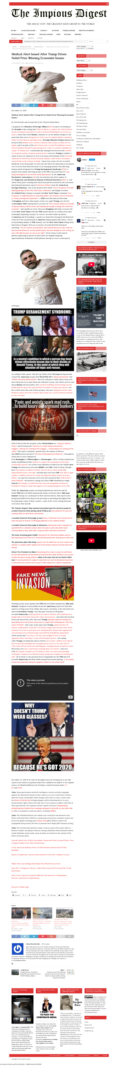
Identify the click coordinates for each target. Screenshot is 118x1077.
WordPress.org (89, 1031)
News (58, 34)
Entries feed (88, 1025)
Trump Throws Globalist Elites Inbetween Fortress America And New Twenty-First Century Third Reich (21, 923)
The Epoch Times (81, 126)
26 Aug (83, 189)
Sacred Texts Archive (82, 108)
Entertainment (69, 1055)
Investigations (17, 34)
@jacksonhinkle (100, 186)
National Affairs (46, 34)
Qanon (78, 101)
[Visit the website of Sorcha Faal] (12, 964)
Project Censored (81, 95)
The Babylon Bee (81, 120)
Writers (78, 34)
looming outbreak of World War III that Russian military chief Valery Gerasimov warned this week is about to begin (42, 158)
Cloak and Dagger (28, 30)
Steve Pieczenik (81, 117)
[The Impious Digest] (59, 27)
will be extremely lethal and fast (24, 379)
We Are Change (81, 135)
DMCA (22, 38)
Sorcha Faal (30, 63)
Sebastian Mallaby (43, 185)
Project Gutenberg (82, 98)
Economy (55, 30)
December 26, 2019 (19, 63)
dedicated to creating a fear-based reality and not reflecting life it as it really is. (47, 1041)
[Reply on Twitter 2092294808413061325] (82, 238)
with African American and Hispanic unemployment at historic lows (44, 646)
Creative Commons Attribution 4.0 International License (95, 1010)
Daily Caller (80, 89)
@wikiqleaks (92, 203)
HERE (53, 811)
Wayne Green (42, 821)
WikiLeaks (84, 203)
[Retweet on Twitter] (86, 165)
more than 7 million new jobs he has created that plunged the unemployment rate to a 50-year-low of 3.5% (42, 643)
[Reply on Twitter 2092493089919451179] (82, 196)
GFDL (20, 788)
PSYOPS (105, 1055)
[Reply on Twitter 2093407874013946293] (82, 179)
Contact (43, 30)
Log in (86, 1022)
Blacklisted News (81, 80)
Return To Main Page (20, 887)
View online (15, 1027)
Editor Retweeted (92, 165)
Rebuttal (31, 38)
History (31, 34)
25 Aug (98, 220)
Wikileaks (79, 145)
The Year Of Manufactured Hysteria (48, 454)
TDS (64, 169)
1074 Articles (46, 944)
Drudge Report (81, 92)
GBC (82, 168)
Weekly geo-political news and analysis (88, 138)
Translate (91, 48)
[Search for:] (97, 41)
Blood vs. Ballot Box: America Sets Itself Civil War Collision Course (40, 855)
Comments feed (89, 1028)
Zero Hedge (80, 148)
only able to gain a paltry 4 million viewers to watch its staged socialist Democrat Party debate (42, 475)
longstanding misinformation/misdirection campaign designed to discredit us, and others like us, (42, 808)
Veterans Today (81, 129)
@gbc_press (90, 168)
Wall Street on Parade (83, 132)
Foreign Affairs (69, 30)
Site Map (67, 34)
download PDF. (25, 1027)
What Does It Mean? (82, 141)
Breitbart (79, 83)
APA (34, 177)
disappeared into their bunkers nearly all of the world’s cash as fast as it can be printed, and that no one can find (42, 393)
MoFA (51, 127)
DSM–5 (64, 180)
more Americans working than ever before (41, 649)
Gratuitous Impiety (86, 30)
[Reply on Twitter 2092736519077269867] (82, 213)
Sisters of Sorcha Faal (22, 800)
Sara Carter (80, 111)
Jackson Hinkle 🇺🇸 (87, 187)
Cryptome (79, 86)
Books (13, 30)
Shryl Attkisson (81, 114)
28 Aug (98, 168)
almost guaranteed (61, 377)
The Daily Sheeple (82, 123)
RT (77, 105)
